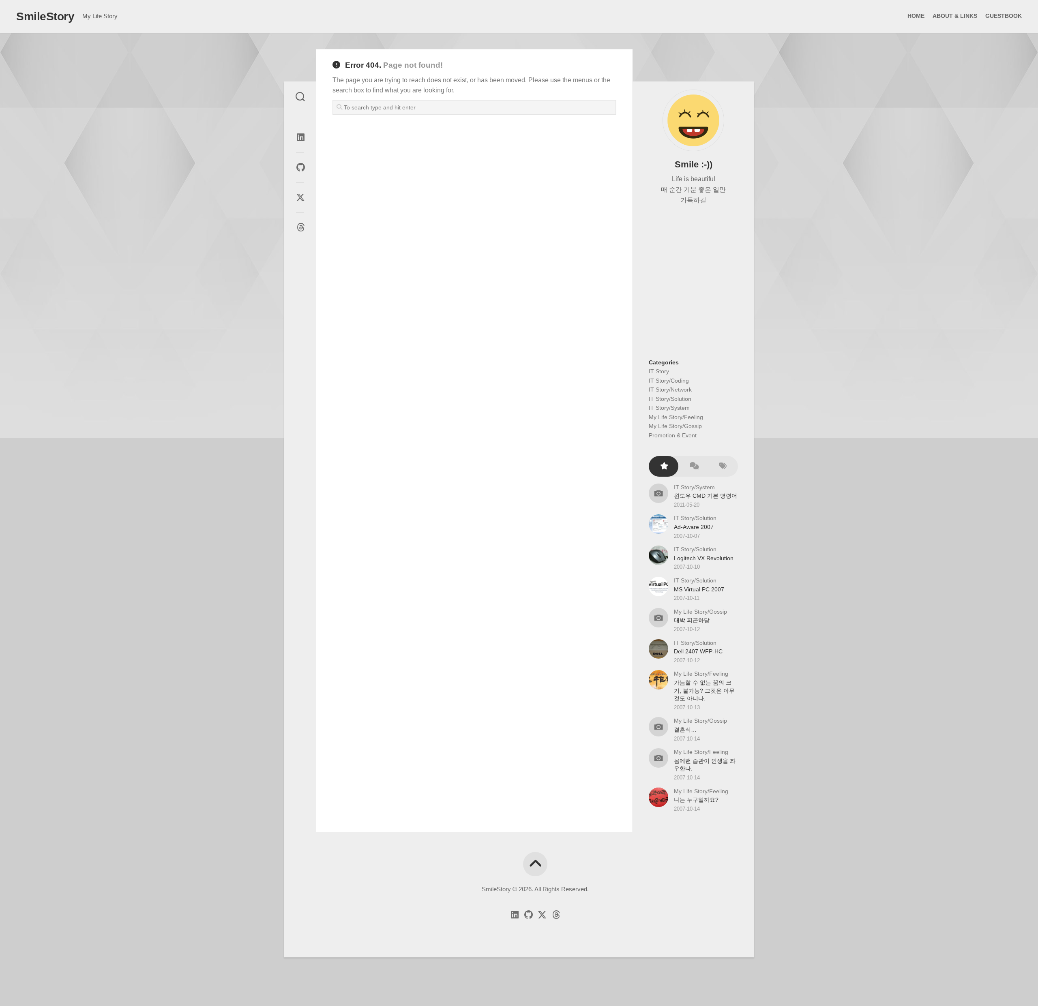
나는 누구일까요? (696, 799)
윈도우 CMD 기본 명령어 (705, 495)
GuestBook (1003, 16)
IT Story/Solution (670, 399)
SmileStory (45, 16)
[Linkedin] (300, 137)
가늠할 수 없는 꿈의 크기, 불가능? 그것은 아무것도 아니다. (704, 690)
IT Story (659, 371)
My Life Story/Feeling (676, 417)
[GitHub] (300, 167)
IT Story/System (669, 408)
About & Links (955, 16)
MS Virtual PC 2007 (699, 589)
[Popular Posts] (663, 466)
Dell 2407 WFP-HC (698, 651)
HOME (915, 16)
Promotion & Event (673, 435)
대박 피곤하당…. (695, 620)
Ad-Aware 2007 (694, 527)
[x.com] (300, 197)
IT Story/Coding (669, 380)
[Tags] (723, 466)
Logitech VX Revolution (703, 558)
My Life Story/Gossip (675, 426)
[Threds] (300, 227)
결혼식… (685, 729)
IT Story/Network (670, 389)
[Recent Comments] (693, 466)
